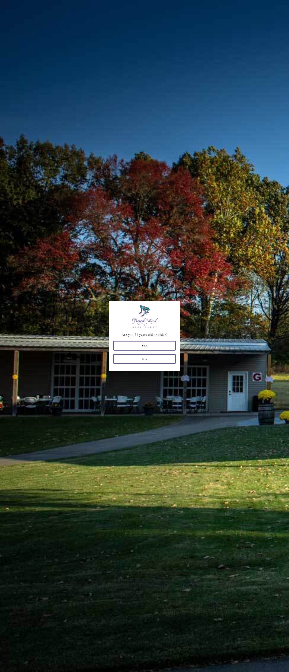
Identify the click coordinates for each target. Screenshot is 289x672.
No (144, 358)
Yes (144, 345)
